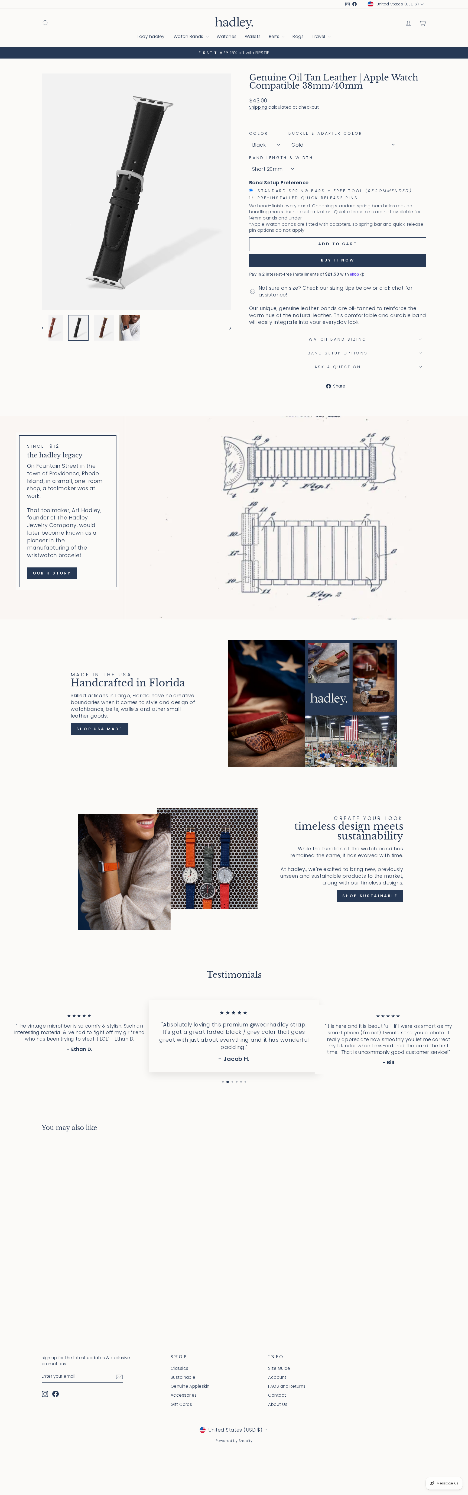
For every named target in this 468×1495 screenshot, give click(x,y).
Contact (277, 1395)
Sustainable (183, 1377)
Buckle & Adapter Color (325, 133)
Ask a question (337, 367)
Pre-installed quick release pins (306, 198)
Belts (275, 36)
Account (277, 1377)
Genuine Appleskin (190, 1386)
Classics (179, 1368)
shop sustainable (370, 896)
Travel (319, 36)
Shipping (258, 107)
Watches (226, 36)
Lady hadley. (151, 36)
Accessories (184, 1395)
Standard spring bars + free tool (333, 190)
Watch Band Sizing (338, 339)
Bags (298, 36)
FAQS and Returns (287, 1386)
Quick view (87, 1275)
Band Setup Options (338, 353)
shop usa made (99, 729)
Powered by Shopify (234, 1440)
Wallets (253, 36)
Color (258, 133)
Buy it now (338, 260)
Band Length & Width (281, 157)
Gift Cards (181, 1404)
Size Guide (279, 1368)
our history (52, 573)
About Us (277, 1404)
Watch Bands (189, 36)
